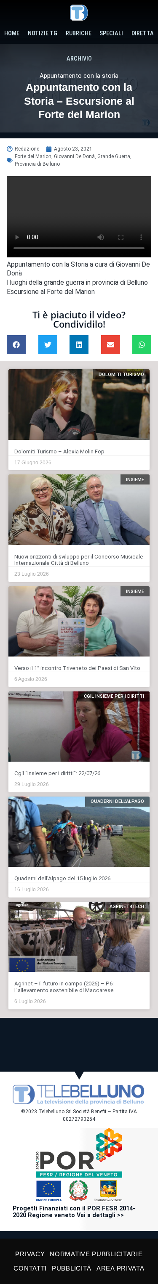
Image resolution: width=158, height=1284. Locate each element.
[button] (16, 344)
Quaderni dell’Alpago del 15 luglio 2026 (62, 878)
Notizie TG (42, 33)
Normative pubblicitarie (96, 1254)
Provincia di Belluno (37, 164)
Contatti (30, 1268)
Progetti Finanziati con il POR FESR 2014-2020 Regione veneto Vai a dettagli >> (74, 1212)
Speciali (111, 33)
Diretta (142, 33)
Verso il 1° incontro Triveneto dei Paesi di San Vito (77, 668)
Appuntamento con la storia (79, 75)
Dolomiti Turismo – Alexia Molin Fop (59, 451)
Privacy (30, 1254)
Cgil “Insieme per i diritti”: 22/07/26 (57, 773)
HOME (11, 33)
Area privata (120, 1268)
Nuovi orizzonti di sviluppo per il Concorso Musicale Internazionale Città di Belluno (78, 560)
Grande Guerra (113, 156)
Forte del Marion (33, 156)
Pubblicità (71, 1268)
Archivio (79, 58)
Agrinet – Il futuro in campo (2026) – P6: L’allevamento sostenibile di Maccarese (64, 986)
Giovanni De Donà (74, 156)
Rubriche (78, 33)
